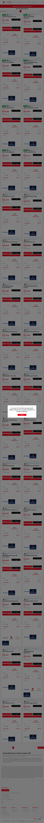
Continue (22, 414)
